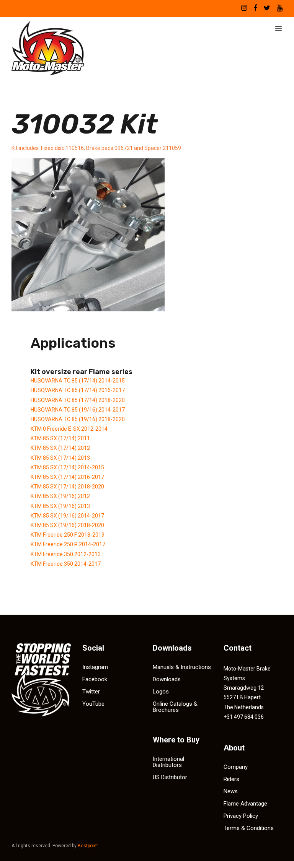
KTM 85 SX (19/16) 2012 (60, 496)
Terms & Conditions (249, 828)
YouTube (93, 703)
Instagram (95, 667)
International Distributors (168, 761)
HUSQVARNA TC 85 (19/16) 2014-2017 (78, 410)
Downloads (167, 679)
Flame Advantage (245, 803)
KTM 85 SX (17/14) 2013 (60, 458)
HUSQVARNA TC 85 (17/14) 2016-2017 (78, 390)
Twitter (91, 691)
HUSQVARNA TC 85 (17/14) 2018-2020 (78, 400)
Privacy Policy (241, 815)
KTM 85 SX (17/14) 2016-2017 (67, 477)
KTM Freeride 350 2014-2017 (66, 564)
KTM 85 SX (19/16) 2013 (60, 506)
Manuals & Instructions (182, 667)
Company (236, 766)
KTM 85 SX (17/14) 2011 (60, 438)
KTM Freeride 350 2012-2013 (66, 554)
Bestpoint (88, 845)
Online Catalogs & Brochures (175, 706)
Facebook (94, 679)
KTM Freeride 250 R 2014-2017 (68, 544)
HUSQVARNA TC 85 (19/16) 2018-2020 (78, 419)
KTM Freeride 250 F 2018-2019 (68, 535)
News (231, 791)
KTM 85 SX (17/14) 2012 (60, 448)
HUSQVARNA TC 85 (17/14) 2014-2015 (78, 381)
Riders (231, 779)
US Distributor (170, 777)
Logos (161, 691)
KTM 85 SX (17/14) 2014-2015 (67, 467)
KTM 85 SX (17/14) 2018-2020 (67, 486)
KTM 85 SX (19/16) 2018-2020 (67, 525)
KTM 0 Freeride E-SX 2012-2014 (69, 429)
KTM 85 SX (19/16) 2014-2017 (67, 516)
